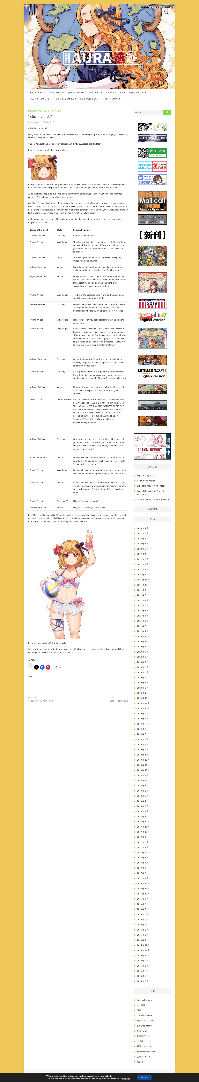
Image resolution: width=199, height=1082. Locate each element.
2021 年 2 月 (143, 626)
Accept (144, 1077)
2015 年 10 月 (143, 955)
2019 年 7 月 (143, 724)
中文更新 (141, 1005)
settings (126, 1078)
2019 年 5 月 (143, 734)
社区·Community (145, 1046)
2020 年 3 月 (143, 683)
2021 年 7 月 (143, 600)
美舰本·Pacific (136, 92)
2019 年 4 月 (143, 739)
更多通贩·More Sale (66, 99)
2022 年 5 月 (143, 549)
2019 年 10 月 (143, 708)
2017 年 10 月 (143, 832)
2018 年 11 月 (143, 765)
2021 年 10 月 (143, 585)
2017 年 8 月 (143, 842)
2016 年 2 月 (143, 935)
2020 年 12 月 (143, 636)
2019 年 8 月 (143, 719)
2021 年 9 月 (143, 590)
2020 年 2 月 (143, 688)
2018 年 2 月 (143, 811)
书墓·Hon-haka (37, 92)
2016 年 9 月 (143, 899)
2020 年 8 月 (143, 657)
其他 (139, 1010)
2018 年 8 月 (143, 780)
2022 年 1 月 (143, 569)
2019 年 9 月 (143, 713)
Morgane (34, 122)
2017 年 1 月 (143, 878)
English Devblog (144, 1000)
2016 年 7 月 (143, 909)
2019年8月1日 (48, 122)
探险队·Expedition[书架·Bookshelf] (67, 92)
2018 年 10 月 (143, 770)
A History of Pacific (146, 481)
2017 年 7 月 (143, 847)
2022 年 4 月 (143, 554)
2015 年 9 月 (143, 960)
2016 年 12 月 (143, 883)
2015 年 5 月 (143, 981)
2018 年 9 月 (143, 775)
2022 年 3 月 (143, 559)
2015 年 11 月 (143, 950)
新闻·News (142, 1031)
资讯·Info (95, 92)
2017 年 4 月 (143, 863)
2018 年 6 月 (143, 791)
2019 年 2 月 (143, 750)
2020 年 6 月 (143, 667)
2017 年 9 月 (143, 837)
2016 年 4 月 (143, 924)
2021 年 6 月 (143, 605)
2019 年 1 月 (143, 755)
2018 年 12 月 (143, 760)
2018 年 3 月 (143, 806)
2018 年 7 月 (143, 785)
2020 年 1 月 (143, 693)
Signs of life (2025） (146, 475)
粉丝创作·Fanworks (146, 1051)
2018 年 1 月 (143, 816)
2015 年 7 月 (143, 971)
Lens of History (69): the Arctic (151, 486)
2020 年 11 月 (143, 641)
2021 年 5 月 (143, 611)
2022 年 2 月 (143, 564)
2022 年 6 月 (143, 544)
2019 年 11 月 (143, 703)
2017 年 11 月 (143, 827)
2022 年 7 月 (143, 538)
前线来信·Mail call (115, 92)
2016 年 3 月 (143, 930)
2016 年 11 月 (143, 888)
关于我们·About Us (110, 99)
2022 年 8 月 (143, 533)
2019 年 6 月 (143, 729)
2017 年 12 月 (143, 821)
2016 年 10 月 (143, 894)
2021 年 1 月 (143, 631)
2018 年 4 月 (143, 801)
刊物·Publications (40, 99)
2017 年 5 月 (143, 858)
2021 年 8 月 (143, 595)
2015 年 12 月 (143, 945)
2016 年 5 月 (143, 919)
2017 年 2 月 (143, 873)
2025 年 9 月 (143, 528)
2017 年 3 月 (143, 868)
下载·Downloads (89, 99)
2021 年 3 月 (143, 621)
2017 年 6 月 (143, 852)
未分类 (140, 1041)
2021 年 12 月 (143, 574)
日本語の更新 (143, 1036)
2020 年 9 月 (143, 652)
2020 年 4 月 (143, 677)
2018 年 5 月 (143, 796)
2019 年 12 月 (143, 698)
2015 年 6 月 (143, 976)
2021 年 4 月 (143, 616)
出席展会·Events (144, 1015)
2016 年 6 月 (143, 914)
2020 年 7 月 (143, 662)
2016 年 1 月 (143, 940)
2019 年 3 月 (143, 744)
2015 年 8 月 (143, 966)
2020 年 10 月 (143, 646)
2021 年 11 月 (143, 580)
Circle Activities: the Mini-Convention (154, 499)
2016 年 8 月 (143, 904)
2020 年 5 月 (143, 672)
